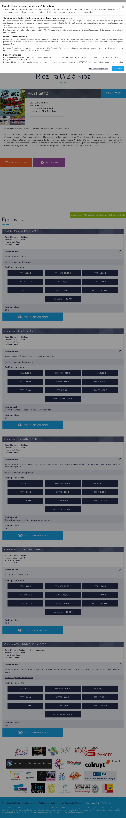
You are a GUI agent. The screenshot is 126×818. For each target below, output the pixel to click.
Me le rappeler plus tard (98, 69)
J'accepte (118, 68)
